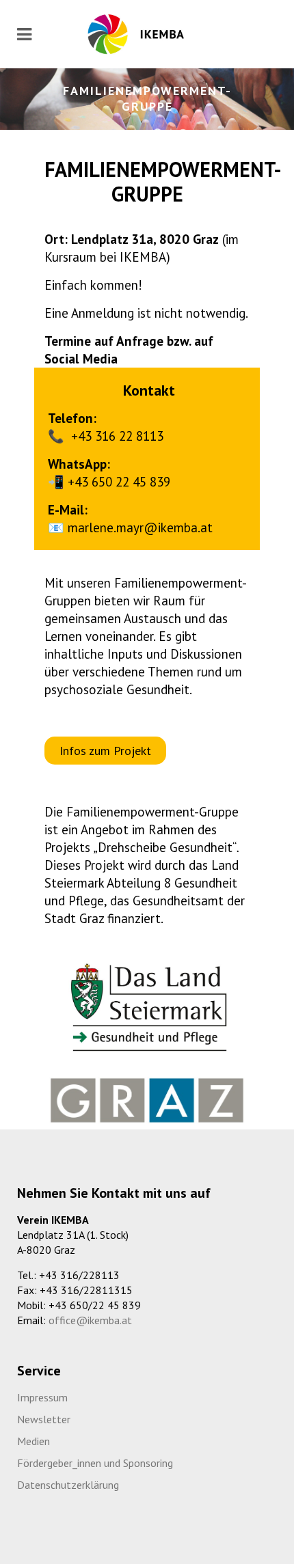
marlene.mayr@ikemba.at (140, 527)
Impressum (42, 1397)
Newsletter (43, 1419)
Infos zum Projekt (105, 750)
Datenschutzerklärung (68, 1485)
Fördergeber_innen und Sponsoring (95, 1463)
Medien (33, 1441)
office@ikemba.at (90, 1320)
